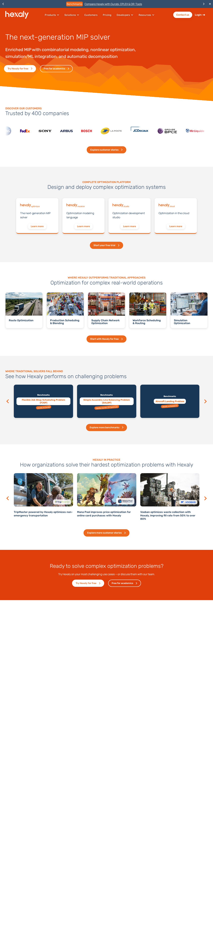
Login (198, 14)
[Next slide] (205, 401)
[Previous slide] (8, 401)
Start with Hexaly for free (104, 339)
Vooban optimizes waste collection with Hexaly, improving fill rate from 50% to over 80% (104, 515)
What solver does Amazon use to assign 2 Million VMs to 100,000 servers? (166, 513)
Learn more (37, 226)
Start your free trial (104, 245)
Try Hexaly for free (18, 68)
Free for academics (54, 68)
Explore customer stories (104, 149)
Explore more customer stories (104, 532)
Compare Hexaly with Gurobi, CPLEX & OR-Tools (113, 4)
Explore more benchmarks (104, 427)
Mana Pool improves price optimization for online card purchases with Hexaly (41, 513)
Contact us (182, 14)
